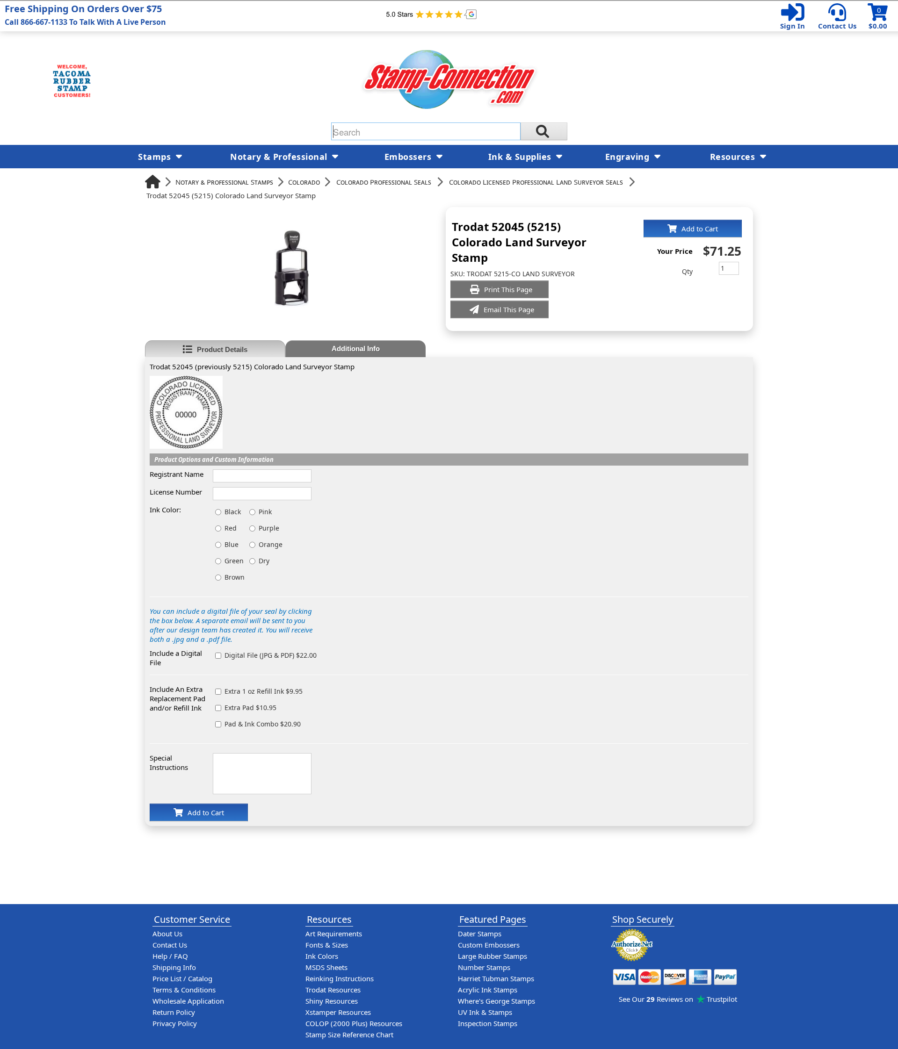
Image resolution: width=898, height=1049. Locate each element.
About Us (167, 933)
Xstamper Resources (338, 1012)
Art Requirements (333, 933)
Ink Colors (321, 956)
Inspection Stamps (487, 1023)
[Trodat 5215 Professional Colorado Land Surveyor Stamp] (186, 380)
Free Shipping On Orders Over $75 (85, 14)
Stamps (156, 156)
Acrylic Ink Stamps (487, 989)
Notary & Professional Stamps (224, 182)
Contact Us (837, 25)
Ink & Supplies (521, 156)
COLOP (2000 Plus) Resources (353, 1023)
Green (234, 560)
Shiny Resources (331, 1001)
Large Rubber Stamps (492, 956)
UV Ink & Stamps (485, 1012)
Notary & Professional (280, 156)
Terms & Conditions (184, 989)
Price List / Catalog (182, 978)
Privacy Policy (174, 1023)
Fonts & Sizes (326, 944)
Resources (734, 156)
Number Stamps (484, 967)
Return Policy (173, 1012)
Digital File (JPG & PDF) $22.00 (270, 655)
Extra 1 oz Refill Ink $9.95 (263, 691)
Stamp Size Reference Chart (349, 1034)
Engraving (628, 156)
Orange (270, 544)
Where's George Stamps (496, 1001)
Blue (231, 544)
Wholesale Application (188, 1001)
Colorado (304, 182)
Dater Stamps (479, 933)
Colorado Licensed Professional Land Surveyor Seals (536, 182)
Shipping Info (174, 967)
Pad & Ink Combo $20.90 (262, 723)
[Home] (152, 181)
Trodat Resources (333, 989)
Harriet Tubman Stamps (496, 978)
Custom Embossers (489, 944)
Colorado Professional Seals (383, 182)
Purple (269, 528)
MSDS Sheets (326, 967)
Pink (265, 511)
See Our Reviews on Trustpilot (678, 999)
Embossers (409, 156)
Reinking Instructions (339, 978)
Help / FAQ (170, 956)
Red (230, 528)
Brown (234, 577)
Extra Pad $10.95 (250, 707)
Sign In (792, 25)
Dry (264, 560)
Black (232, 511)
